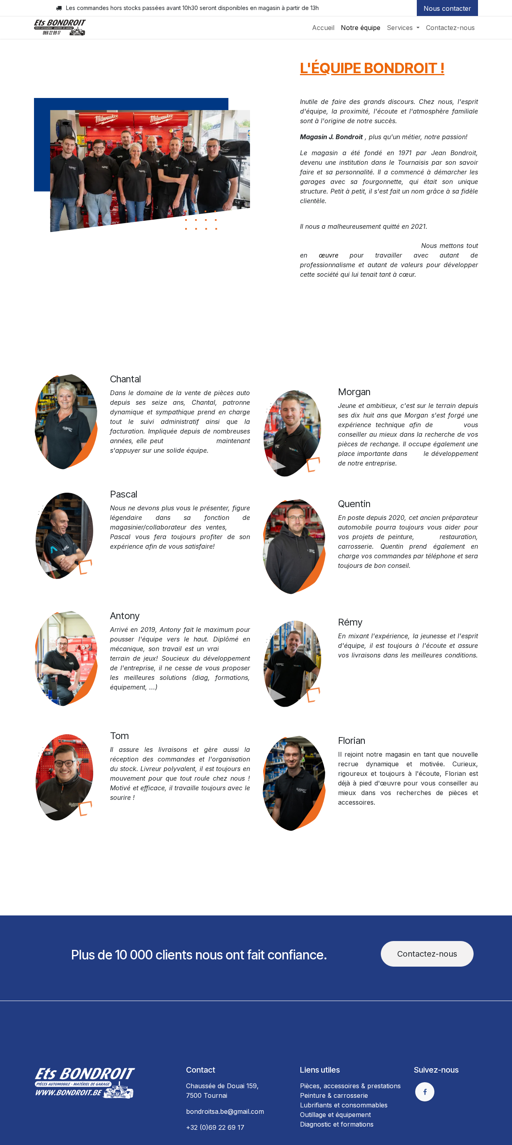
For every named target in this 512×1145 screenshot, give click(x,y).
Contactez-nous (427, 954)
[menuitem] (323, 28)
